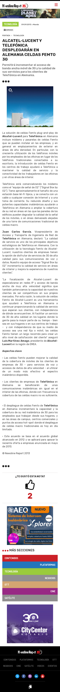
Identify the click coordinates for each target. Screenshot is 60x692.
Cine (52, 591)
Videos (40, 666)
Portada (6, 36)
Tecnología (18, 36)
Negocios (50, 578)
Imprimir (9, 30)
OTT (7, 584)
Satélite (10, 597)
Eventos (52, 666)
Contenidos (11, 558)
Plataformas (47, 564)
